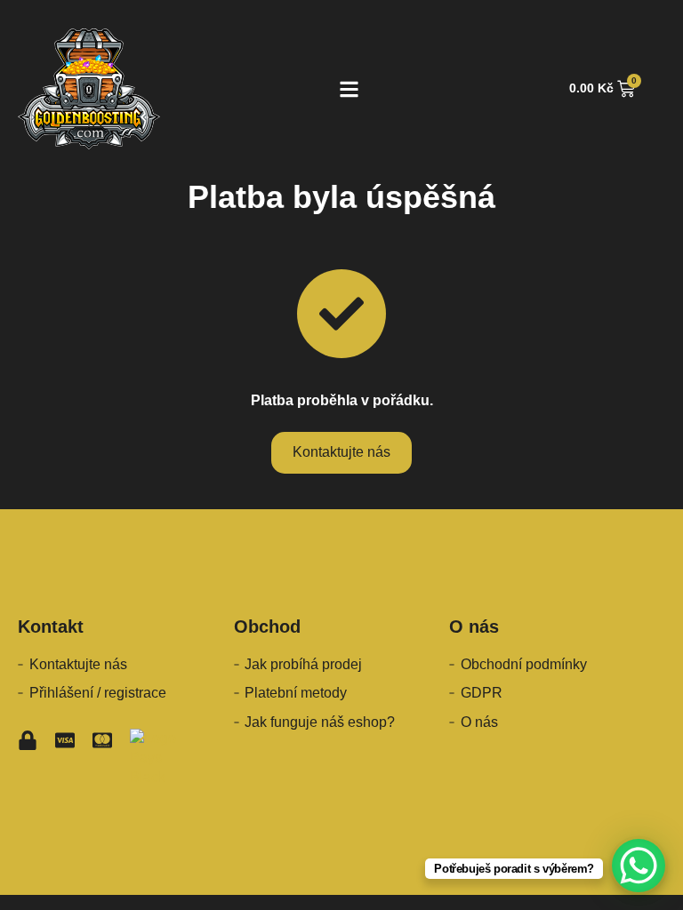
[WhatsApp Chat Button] (638, 865)
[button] (350, 89)
